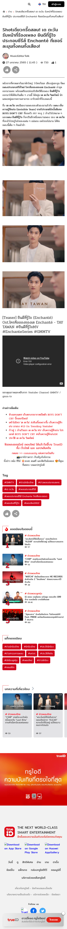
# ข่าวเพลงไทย (32, 535)
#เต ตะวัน (9, 489)
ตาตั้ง (56, 862)
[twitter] (42, 911)
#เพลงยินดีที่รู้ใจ (11, 503)
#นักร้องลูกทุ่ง (10, 660)
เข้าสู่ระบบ (56, 4)
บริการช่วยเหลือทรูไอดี (33, 878)
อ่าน (10, 12)
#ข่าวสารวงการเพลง (13, 653)
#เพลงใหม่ (27, 660)
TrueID (9, 4)
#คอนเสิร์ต (9, 667)
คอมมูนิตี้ (56, 870)
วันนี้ (10, 862)
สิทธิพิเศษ (27, 862)
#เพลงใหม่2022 (32, 503)
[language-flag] (39, 4)
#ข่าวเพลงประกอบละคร (48, 482)
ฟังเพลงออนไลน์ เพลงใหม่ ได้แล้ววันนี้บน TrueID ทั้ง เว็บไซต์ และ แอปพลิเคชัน (33, 446)
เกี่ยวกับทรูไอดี (22, 888)
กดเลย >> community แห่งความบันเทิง (33, 453)
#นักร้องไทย (29, 646)
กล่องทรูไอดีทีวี (39, 870)
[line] (24, 911)
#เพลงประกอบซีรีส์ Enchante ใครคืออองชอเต (25, 496)
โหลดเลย (54, 920)
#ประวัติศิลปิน (46, 653)
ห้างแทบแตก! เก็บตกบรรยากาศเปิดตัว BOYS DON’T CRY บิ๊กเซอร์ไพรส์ (35, 417)
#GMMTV (9, 482)
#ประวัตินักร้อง (47, 646)
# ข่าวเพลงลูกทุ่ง (33, 593)
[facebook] (33, 911)
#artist (31, 653)
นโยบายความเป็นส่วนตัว (18, 894)
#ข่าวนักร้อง (42, 660)
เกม (47, 862)
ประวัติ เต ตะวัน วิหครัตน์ (21, 438)
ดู (17, 862)
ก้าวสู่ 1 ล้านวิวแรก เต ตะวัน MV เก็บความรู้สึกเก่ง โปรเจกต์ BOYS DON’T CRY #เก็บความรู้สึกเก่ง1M (36, 432)
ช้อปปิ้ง (10, 870)
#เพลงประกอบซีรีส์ (27, 489)
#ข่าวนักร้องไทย (26, 482)
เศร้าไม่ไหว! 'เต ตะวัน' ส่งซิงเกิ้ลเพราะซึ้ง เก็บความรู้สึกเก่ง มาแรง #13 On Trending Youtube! (35, 424)
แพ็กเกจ (22, 870)
